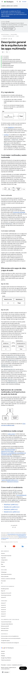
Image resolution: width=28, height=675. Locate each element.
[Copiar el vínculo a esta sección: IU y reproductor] (15, 92)
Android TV (3, 597)
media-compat (11, 434)
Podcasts (3, 566)
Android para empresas (6, 555)
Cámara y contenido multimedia (8, 578)
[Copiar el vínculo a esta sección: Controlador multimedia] (16, 231)
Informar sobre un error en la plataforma (9, 636)
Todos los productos (6, 660)
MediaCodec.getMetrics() (11, 509)
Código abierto (4, 560)
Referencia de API (5, 626)
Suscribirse (24, 668)
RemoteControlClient (12, 481)
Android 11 (3, 616)
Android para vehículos (6, 595)
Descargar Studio (5, 628)
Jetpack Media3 (5, 16)
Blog (2, 564)
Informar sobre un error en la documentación (10, 638)
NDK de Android (4, 630)
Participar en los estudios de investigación (10, 642)
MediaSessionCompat (10, 449)
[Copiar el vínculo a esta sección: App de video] (10, 284)
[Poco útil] (11, 39)
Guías (17, 36)
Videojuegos (3, 572)
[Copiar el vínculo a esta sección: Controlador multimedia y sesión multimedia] (11, 157)
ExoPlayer (6, 135)
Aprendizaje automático (6, 574)
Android (3, 553)
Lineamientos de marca (17, 665)
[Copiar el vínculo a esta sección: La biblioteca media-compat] (24, 431)
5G (1, 583)
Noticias (3, 562)
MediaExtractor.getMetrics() (12, 512)
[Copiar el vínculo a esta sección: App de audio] (10, 310)
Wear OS (3, 590)
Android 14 (3, 609)
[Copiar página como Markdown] (7, 52)
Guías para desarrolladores (7, 624)
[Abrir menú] (2, 1)
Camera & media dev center (9, 6)
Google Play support (5, 640)
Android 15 (3, 607)
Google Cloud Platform (6, 658)
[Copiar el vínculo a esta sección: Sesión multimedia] (13, 195)
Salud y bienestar (4, 576)
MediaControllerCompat (7, 451)
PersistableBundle (21, 495)
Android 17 (3, 603)
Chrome (3, 653)
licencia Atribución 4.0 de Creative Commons (17, 534)
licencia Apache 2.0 (22, 535)
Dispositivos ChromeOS (6, 593)
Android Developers (5, 34)
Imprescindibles (14, 34)
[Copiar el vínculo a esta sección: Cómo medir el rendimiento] (24, 487)
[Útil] (9, 39)
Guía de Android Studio (6, 621)
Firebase (3, 655)
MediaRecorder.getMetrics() (11, 507)
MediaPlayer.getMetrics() (11, 504)
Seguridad (3, 557)
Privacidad (3, 580)
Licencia (9, 665)
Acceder (24, 1)
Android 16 (3, 605)
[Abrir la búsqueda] (17, 1)
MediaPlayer (11, 127)
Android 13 (3, 611)
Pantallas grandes (5, 588)
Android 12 (3, 614)
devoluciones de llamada (19, 212)
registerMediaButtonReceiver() (9, 480)
